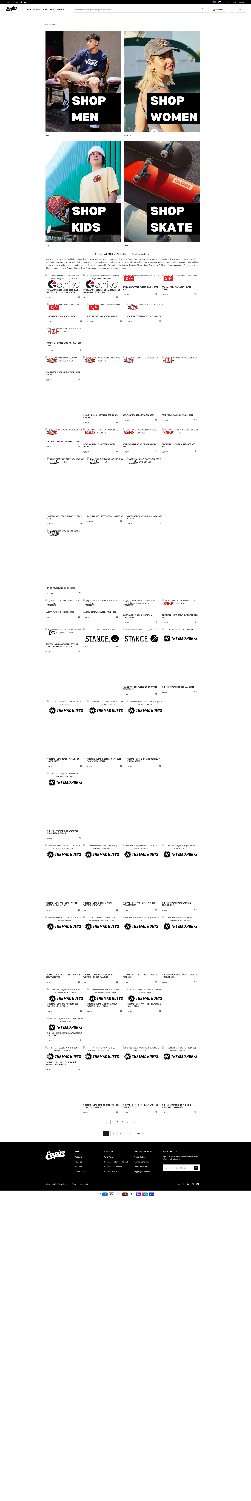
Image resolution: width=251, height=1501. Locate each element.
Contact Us (79, 1171)
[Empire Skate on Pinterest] (21, 2)
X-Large (164, 265)
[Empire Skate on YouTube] (25, 2)
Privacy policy (84, 1184)
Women (36, 9)
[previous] (89, 481)
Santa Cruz (148, 265)
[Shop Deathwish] (90, 432)
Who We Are (109, 1157)
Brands (60, 9)
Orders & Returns (141, 1167)
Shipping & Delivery (142, 1171)
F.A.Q (234, 2)
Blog (228, 2)
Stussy (156, 265)
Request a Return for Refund (116, 1162)
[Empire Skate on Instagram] (17, 2)
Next (138, 1134)
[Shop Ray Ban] (129, 278)
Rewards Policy (110, 1171)
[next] (156, 276)
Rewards (241, 2)
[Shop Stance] (102, 638)
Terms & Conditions (142, 1162)
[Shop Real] (133, 307)
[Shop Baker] (54, 461)
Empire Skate (62, 1184)
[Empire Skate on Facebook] (13, 2)
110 (133, 1122)
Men (29, 9)
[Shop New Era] (52, 632)
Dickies (140, 265)
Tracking (78, 1167)
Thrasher (132, 265)
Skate (51, 9)
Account (78, 1157)
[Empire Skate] (11, 9)
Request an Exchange (113, 1167)
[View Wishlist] (231, 9)
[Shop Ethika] (64, 284)
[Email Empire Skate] (8, 2)
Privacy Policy (139, 1157)
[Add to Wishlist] (79, 297)
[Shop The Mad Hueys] (180, 638)
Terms (74, 1184)
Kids (45, 9)
